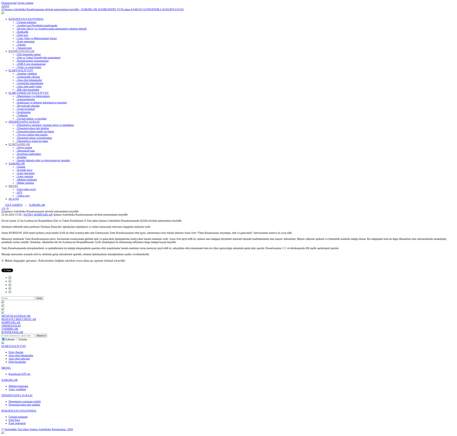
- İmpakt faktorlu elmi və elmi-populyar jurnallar (43, 160)
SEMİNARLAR (10, 322)
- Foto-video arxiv (26, 189)
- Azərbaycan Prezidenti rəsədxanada (36, 25)
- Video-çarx (23, 195)
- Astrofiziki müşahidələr (29, 83)
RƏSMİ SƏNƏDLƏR (21, 51)
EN (7, 6)
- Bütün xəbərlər (25, 182)
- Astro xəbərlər (24, 176)
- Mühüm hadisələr (26, 179)
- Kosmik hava (24, 170)
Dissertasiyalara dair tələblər (24, 404)
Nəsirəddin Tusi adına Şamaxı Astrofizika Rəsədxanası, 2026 (38, 429)
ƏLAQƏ (14, 198)
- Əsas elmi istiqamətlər (29, 80)
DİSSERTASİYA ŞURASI (24, 121)
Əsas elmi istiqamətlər (21, 355)
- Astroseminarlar (25, 99)
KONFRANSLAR (12, 332)
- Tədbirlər (22, 115)
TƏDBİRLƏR (9, 328)
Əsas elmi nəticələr (19, 358)
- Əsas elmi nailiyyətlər (29, 86)
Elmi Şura (14, 420)
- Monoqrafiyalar (25, 150)
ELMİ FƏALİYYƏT (21, 70)
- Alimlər (21, 44)
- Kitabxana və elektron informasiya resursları (41, 102)
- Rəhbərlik (22, 31)
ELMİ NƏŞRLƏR (19, 144)
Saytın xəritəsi (25, 2)
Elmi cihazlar (16, 352)
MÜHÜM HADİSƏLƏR (16, 315)
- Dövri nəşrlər (24, 147)
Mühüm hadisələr (18, 386)
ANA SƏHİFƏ (13, 204)
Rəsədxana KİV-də (19, 373)
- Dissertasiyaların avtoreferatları (34, 137)
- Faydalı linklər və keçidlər (31, 118)
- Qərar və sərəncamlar (28, 67)
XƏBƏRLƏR (17, 163)
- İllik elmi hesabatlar (27, 89)
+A (3, 208)
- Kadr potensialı (25, 41)
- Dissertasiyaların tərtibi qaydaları (35, 131)
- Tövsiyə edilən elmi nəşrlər (32, 134)
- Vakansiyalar (24, 47)
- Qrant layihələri (25, 108)
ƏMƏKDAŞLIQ (11, 325)
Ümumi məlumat (18, 416)
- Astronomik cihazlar (28, 76)
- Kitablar (21, 157)
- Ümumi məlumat (26, 22)
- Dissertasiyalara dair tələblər (32, 128)
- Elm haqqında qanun (28, 54)
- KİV (19, 192)
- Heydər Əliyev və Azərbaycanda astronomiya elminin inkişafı (51, 28)
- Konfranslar (23, 112)
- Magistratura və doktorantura (33, 96)
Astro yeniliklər (17, 389)
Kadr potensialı (17, 423)
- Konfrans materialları (28, 153)
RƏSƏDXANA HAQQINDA (26, 19)
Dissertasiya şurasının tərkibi (25, 401)
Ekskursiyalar (9, 2)
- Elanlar (20, 166)
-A (7, 208)
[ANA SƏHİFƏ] (2, 12)
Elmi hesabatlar (17, 361)
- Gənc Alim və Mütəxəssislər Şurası (36, 38)
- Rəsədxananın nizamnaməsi (32, 60)
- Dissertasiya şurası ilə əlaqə (32, 141)
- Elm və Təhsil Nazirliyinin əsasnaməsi (38, 57)
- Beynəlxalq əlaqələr (28, 105)
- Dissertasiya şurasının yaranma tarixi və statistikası (45, 125)
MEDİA (13, 186)
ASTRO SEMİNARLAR (38, 214)
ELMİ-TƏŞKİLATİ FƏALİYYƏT (29, 92)
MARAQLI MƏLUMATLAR (18, 319)
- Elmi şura (22, 35)
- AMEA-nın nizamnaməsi (31, 63)
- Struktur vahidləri (26, 73)
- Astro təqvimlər (25, 173)
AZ (3, 6)
